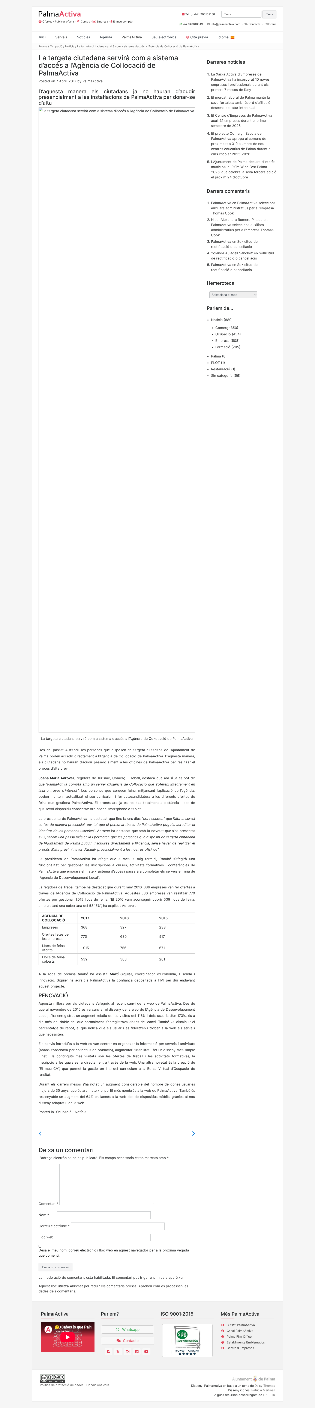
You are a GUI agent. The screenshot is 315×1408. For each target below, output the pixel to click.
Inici (42, 37)
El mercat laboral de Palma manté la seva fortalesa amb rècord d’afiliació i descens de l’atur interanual (241, 102)
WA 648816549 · (194, 24)
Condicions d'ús (97, 1385)
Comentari (48, 1203)
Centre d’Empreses (240, 1348)
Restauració (220, 369)
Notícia (69, 46)
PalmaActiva (92, 81)
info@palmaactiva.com (225, 24)
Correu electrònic (54, 1226)
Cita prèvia (198, 37)
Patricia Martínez (263, 1390)
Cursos (85, 21)
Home (43, 46)
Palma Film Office (239, 1336)
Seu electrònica (164, 37)
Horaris (271, 24)
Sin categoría (221, 375)
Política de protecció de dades (62, 1385)
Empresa (102, 21)
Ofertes (47, 21)
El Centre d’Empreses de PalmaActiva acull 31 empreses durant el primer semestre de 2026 (241, 120)
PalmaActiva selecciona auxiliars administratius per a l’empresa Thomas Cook (243, 208)
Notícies (83, 37)
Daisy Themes (265, 1385)
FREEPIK (269, 1395)
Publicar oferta (64, 21)
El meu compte (122, 21)
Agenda (106, 37)
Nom (44, 1215)
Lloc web (46, 1237)
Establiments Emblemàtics (246, 1342)
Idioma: (224, 37)
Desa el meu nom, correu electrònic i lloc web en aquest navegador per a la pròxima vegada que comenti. (114, 1252)
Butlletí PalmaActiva (241, 1325)
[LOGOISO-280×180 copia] (187, 1340)
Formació (222, 347)
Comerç (221, 328)
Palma (216, 356)
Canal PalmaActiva (240, 1331)
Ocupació (56, 46)
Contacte (254, 24)
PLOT (215, 362)
